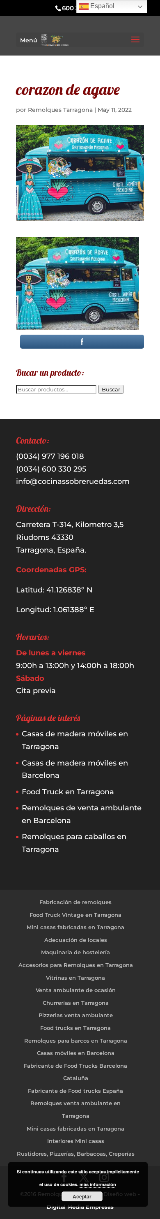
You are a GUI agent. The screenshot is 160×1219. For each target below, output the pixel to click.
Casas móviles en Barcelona (75, 1053)
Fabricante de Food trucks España (75, 1090)
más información (98, 1184)
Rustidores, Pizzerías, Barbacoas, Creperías (76, 1153)
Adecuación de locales (75, 940)
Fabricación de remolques (75, 902)
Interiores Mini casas (75, 1141)
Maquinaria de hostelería (75, 952)
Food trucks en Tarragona (75, 1028)
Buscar (111, 389)
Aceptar (82, 1196)
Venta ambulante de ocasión (76, 990)
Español (101, 5)
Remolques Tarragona (60, 109)
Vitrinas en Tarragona (75, 977)
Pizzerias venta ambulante (76, 1015)
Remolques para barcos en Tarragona (75, 1040)
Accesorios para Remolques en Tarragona (75, 965)
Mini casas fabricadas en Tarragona (75, 927)
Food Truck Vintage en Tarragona (75, 914)
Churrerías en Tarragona (76, 1002)
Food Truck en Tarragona (68, 791)
